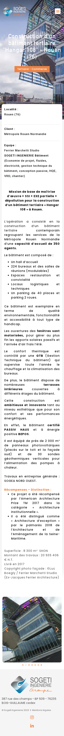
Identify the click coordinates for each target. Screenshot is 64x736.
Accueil (7, 82)
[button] (58, 11)
